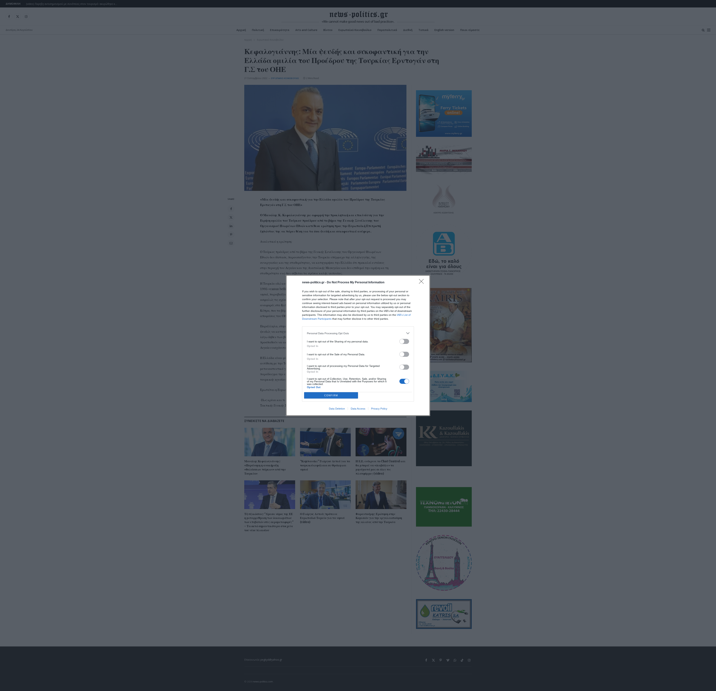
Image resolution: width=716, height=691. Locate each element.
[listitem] (358, 333)
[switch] (404, 341)
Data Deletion (337, 408)
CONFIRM (331, 395)
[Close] (422, 282)
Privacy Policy (379, 408)
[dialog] (358, 345)
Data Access (358, 408)
